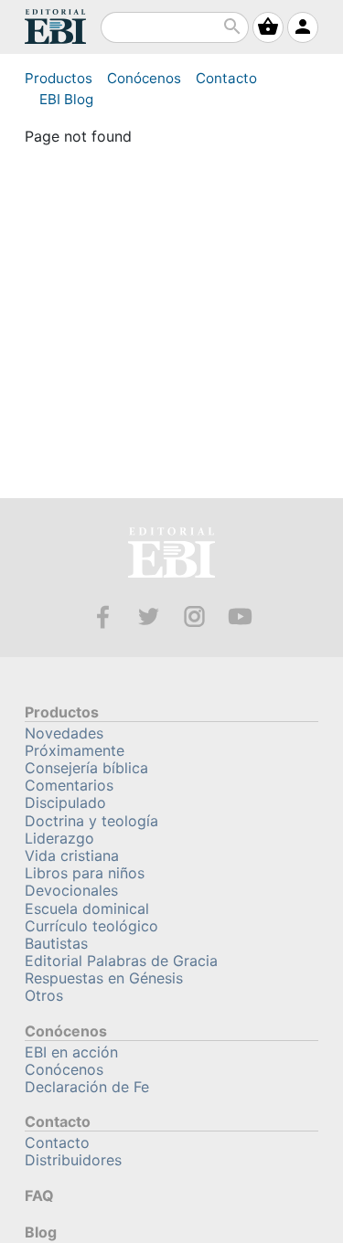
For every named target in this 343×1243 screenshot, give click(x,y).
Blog (66, 99)
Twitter (148, 616)
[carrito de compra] (268, 27)
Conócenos (144, 78)
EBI (55, 26)
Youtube (240, 616)
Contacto (226, 78)
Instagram (194, 616)
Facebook (103, 616)
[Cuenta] (302, 27)
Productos (58, 78)
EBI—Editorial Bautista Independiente (171, 555)
